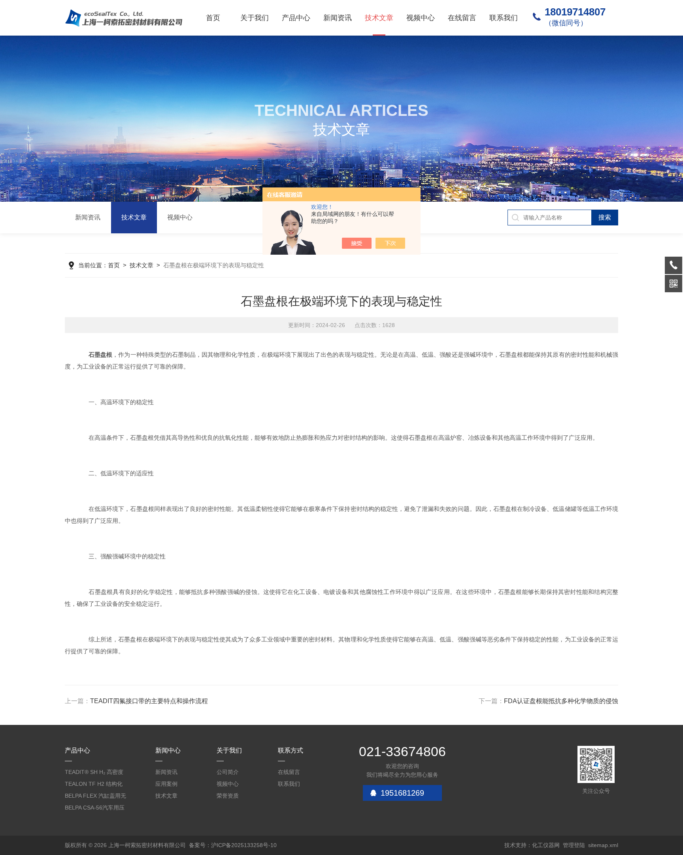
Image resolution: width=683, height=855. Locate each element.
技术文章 (379, 18)
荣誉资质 (228, 796)
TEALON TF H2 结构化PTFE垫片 (94, 785)
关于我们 (254, 18)
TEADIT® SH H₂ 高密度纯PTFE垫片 (94, 773)
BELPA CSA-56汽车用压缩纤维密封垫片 (95, 808)
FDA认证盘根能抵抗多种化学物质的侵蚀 (561, 701)
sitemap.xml (603, 845)
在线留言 (462, 18)
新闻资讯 (337, 18)
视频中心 (420, 18)
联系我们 (503, 18)
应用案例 (166, 784)
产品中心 (296, 18)
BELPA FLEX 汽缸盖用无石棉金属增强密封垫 (95, 797)
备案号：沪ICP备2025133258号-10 (233, 845)
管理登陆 (574, 845)
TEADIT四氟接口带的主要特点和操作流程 (149, 701)
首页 (213, 18)
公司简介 (228, 772)
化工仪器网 (546, 845)
